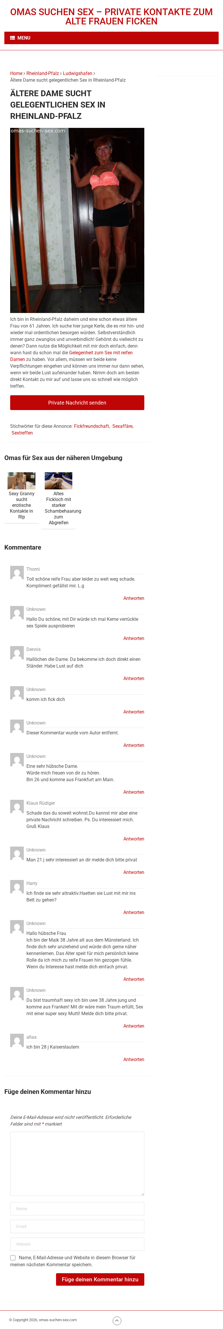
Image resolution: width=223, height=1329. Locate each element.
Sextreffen (22, 433)
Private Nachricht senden (77, 403)
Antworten (133, 598)
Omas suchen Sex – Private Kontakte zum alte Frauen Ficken (111, 16)
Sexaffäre (122, 426)
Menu (23, 38)
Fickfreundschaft (91, 426)
